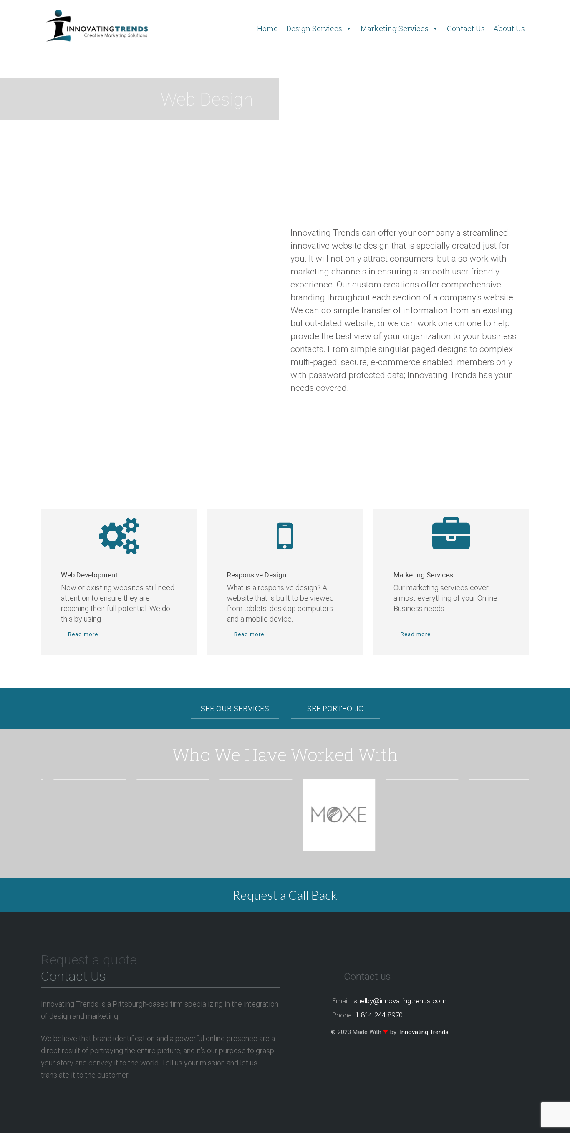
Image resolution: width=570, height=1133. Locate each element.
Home (267, 28)
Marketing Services (395, 28)
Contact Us (466, 28)
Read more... (84, 634)
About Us (509, 28)
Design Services (314, 28)
